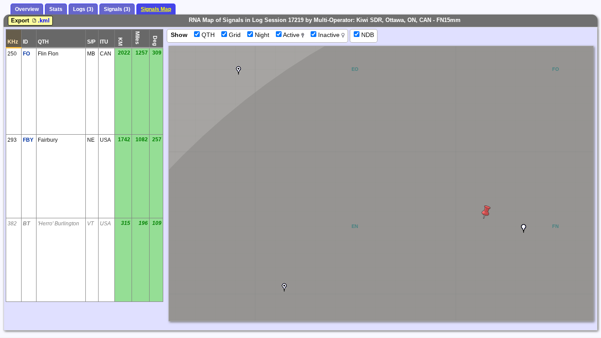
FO (26, 54)
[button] (238, 70)
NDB (366, 34)
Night (261, 34)
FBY (28, 140)
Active (291, 34)
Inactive (328, 34)
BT (26, 223)
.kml (44, 20)
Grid (234, 34)
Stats (55, 9)
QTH (207, 34)
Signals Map (156, 9)
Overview (27, 9)
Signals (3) (117, 9)
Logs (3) (83, 9)
